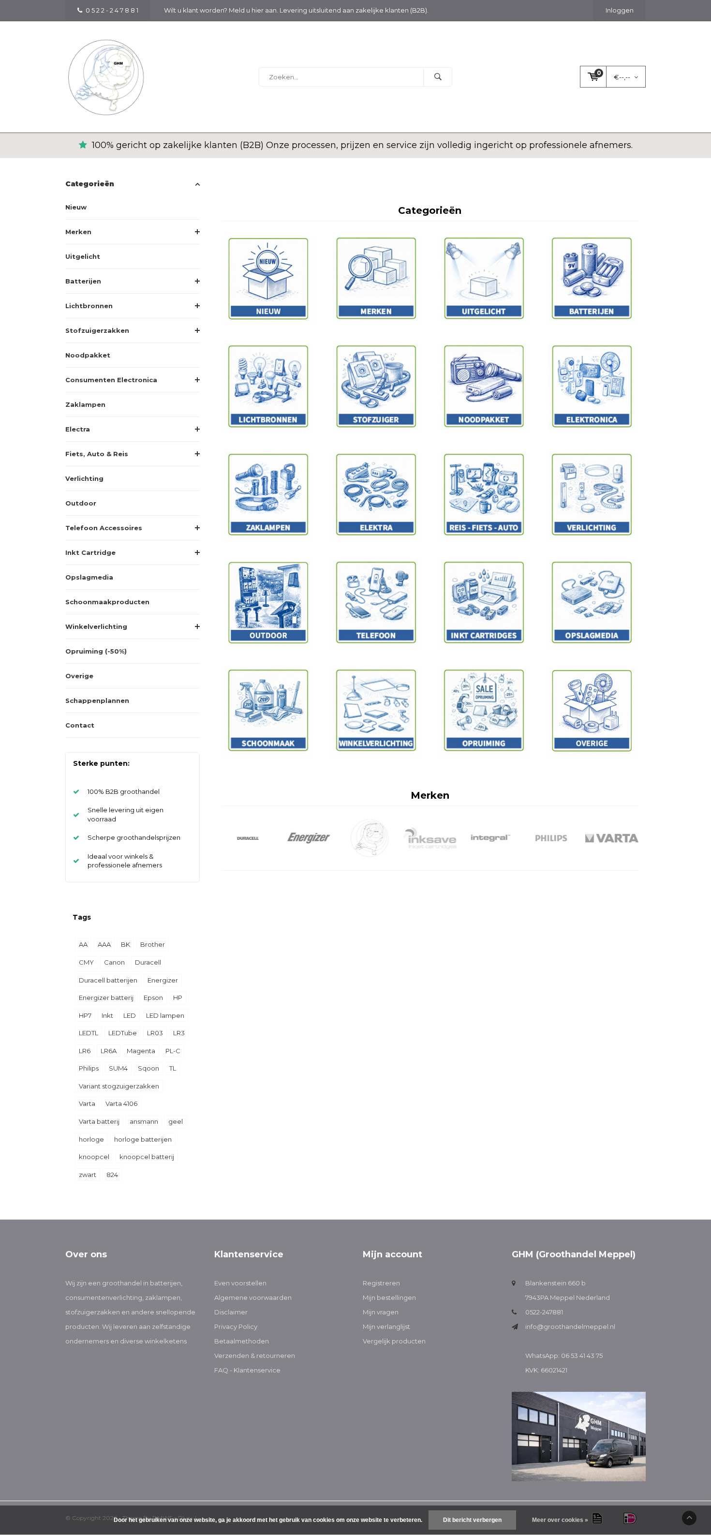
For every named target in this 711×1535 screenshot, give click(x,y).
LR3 (179, 1033)
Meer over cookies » (560, 1520)
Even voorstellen (240, 1283)
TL (172, 1068)
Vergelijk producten (394, 1341)
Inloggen (620, 10)
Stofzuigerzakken (97, 330)
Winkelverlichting (96, 626)
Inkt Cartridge (90, 552)
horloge (91, 1139)
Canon (114, 962)
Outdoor (80, 503)
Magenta (141, 1051)
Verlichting (84, 478)
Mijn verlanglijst (386, 1326)
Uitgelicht (82, 256)
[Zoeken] (437, 77)
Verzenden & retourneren (254, 1355)
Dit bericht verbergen (472, 1520)
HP (177, 997)
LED (129, 1015)
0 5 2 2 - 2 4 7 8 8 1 (112, 10)
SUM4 (118, 1068)
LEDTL (88, 1033)
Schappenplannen (97, 700)
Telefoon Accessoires (103, 528)
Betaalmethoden (241, 1341)
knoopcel (94, 1157)
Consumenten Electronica (111, 380)
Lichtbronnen (89, 306)
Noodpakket (87, 355)
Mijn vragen (381, 1312)
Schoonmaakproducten (107, 602)
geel (175, 1121)
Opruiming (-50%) (96, 651)
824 (112, 1174)
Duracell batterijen (108, 980)
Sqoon (148, 1068)
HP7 (85, 1015)
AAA (104, 944)
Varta (87, 1103)
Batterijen (83, 281)
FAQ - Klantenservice (247, 1370)
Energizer (163, 980)
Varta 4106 (121, 1103)
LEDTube (122, 1033)
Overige (79, 676)
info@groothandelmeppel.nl (570, 1326)
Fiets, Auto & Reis (96, 454)
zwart (87, 1174)
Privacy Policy (235, 1326)
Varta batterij (99, 1121)
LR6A (109, 1051)
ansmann (144, 1121)
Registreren (381, 1283)
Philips (89, 1068)
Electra (77, 429)
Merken (78, 232)
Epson (153, 997)
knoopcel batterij (146, 1157)
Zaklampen (85, 404)
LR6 (84, 1051)
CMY (86, 962)
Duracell (148, 962)
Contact (79, 725)
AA (83, 944)
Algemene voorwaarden (253, 1297)
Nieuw (76, 207)
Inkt (107, 1015)
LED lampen (165, 1015)
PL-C (172, 1051)
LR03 (155, 1033)
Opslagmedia (89, 577)
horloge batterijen (143, 1139)
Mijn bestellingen (389, 1297)
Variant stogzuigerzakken (119, 1086)
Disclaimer (231, 1312)
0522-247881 (544, 1312)
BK (125, 944)
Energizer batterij (106, 997)
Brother (152, 944)
